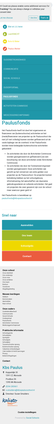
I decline (33, 18)
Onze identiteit (8, 273)
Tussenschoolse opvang (11, 344)
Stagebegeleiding (9, 289)
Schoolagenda (8, 333)
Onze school (8, 270)
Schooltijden (7, 335)
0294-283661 (12, 386)
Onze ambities (8, 280)
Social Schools (12, 78)
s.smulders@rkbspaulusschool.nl (20, 390)
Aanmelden (7, 301)
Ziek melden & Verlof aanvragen (14, 351)
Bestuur (5, 284)
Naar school (7, 304)
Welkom (5, 297)
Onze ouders (9, 309)
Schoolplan (6, 342)
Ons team (6, 282)
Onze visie (6, 277)
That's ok (44, 18)
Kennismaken (7, 299)
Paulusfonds (10, 96)
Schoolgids (6, 340)
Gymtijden (6, 337)
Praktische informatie (13, 330)
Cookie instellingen (27, 412)
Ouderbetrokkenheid (15, 60)
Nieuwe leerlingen (11, 294)
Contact (6, 361)
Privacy (5, 353)
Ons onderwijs (8, 275)
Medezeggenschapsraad (16, 115)
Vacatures (6, 287)
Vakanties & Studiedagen (11, 349)
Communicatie (11, 69)
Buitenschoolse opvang (11, 347)
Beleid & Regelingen (9, 356)
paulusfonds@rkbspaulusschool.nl (17, 198)
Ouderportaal (11, 87)
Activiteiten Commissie (16, 106)
